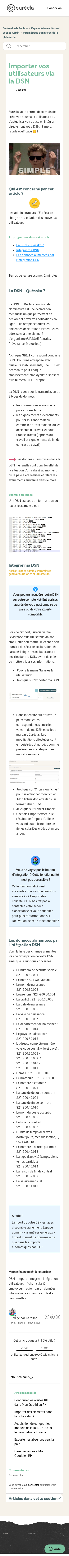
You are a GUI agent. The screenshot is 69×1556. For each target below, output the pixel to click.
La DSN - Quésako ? (30, 245)
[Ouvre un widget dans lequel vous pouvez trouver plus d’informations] (54, 1549)
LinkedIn (58, 1317)
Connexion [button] (54, 8)
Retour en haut (19, 1377)
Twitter (52, 1317)
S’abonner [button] (21, 89)
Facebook (46, 1317)
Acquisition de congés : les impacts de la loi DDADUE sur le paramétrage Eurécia (34, 1428)
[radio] (24, 1348)
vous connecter (30, 1484)
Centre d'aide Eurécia (15, 28)
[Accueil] (20, 8)
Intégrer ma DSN (27, 250)
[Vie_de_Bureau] (47, 1534)
